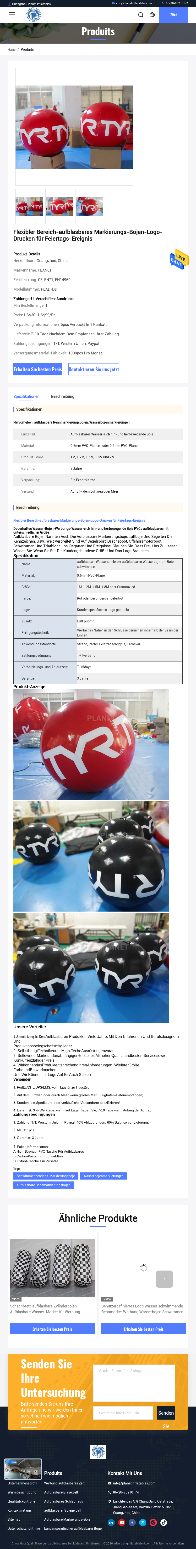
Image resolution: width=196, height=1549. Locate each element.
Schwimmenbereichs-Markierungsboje (46, 1176)
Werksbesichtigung (22, 1492)
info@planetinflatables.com (134, 3)
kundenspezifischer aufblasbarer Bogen (73, 1528)
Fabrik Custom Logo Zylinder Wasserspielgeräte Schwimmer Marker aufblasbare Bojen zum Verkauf (142, 1309)
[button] (31, 1279)
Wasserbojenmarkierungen (103, 1176)
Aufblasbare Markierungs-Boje (67, 1519)
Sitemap (14, 1519)
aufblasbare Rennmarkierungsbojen (44, 1185)
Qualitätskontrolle (21, 1501)
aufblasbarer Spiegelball (62, 1510)
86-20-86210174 (176, 3)
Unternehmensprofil (22, 1483)
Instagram (153, 1522)
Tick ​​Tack (163, 1522)
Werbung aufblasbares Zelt (64, 1483)
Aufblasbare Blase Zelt (61, 1492)
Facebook (132, 1522)
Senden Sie (166, 1414)
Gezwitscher (142, 1522)
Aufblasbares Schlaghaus (63, 1501)
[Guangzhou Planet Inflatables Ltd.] (33, 15)
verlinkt (111, 1522)
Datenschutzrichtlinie (24, 1528)
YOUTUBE (121, 1522)
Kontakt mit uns (20, 1510)
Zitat (173, 14)
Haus (12, 49)
